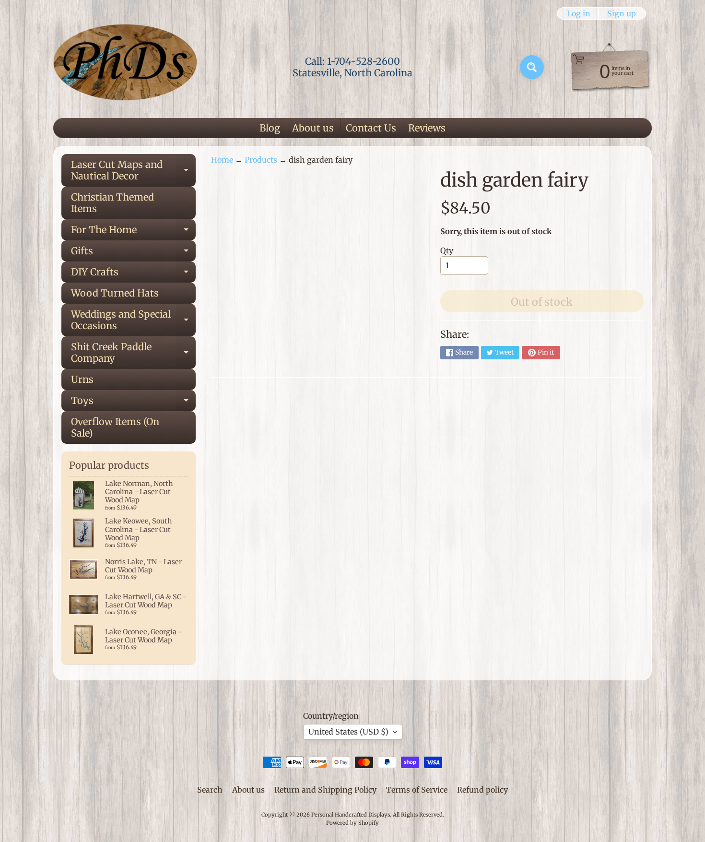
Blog (269, 128)
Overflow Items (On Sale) (115, 427)
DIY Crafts (133, 274)
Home (222, 160)
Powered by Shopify (352, 822)
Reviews (427, 128)
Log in (578, 13)
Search (210, 790)
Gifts (133, 253)
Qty (446, 250)
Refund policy (482, 790)
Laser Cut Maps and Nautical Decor (133, 170)
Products (261, 160)
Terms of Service (416, 790)
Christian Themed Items (112, 202)
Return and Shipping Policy (325, 790)
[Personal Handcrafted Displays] (125, 67)
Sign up (621, 13)
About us (313, 128)
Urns (82, 379)
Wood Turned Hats (115, 293)
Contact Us (371, 128)
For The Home (133, 232)
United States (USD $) (348, 731)
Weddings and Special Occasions (133, 320)
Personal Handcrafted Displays (350, 814)
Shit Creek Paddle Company (133, 353)
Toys (133, 402)
